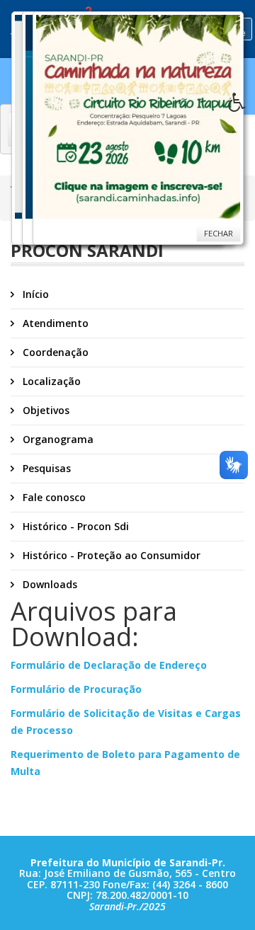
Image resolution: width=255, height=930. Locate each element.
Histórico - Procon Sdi (74, 526)
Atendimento (54, 323)
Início (34, 294)
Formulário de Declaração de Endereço (109, 665)
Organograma (57, 439)
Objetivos (44, 410)
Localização (50, 381)
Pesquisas (45, 468)
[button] (241, 106)
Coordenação (54, 352)
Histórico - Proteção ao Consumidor (110, 555)
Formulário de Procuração (76, 689)
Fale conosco (53, 497)
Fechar (218, 233)
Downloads (48, 584)
